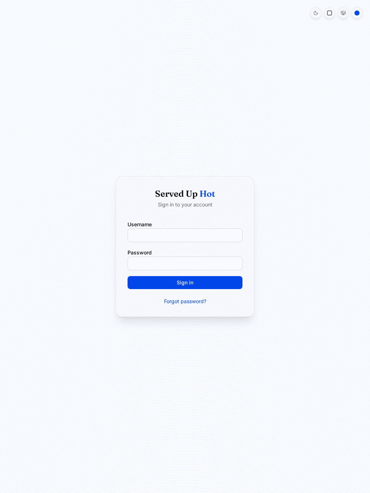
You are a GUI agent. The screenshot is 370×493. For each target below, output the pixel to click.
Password (140, 252)
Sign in (185, 282)
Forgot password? (185, 301)
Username (140, 224)
